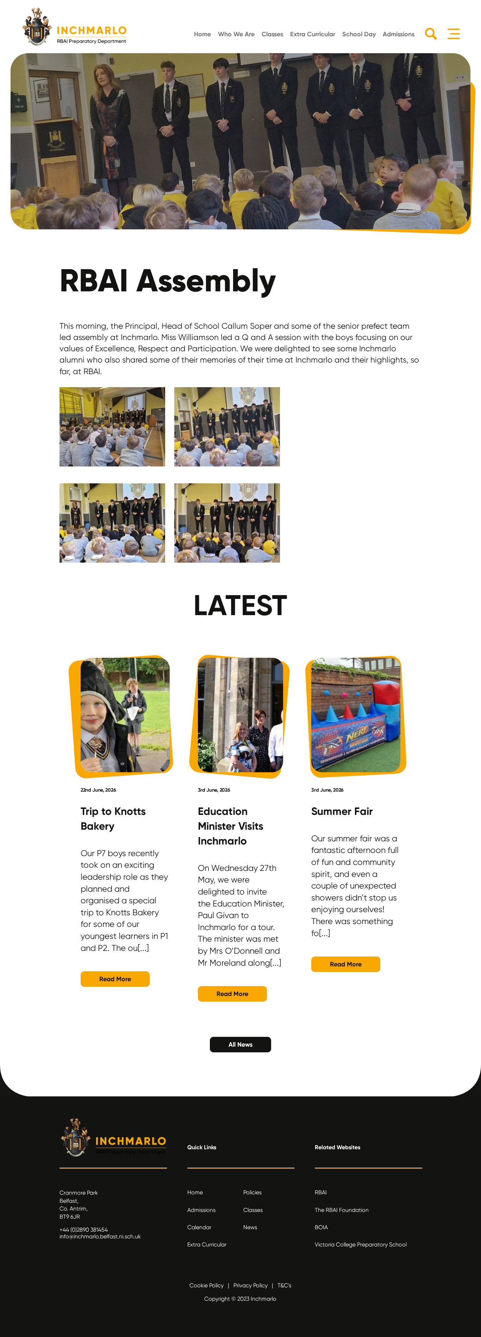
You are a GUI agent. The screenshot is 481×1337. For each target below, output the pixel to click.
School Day (359, 34)
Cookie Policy (206, 1285)
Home (202, 34)
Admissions (398, 34)
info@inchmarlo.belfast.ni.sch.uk (100, 1236)
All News (240, 1044)
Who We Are (236, 34)
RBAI (321, 1192)
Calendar (199, 1227)
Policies (252, 1192)
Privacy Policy (250, 1285)
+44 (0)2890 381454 (84, 1229)
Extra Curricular (312, 34)
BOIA (321, 1227)
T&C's (284, 1285)
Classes (272, 34)
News (250, 1227)
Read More (115, 979)
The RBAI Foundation (342, 1210)
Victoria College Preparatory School (361, 1244)
